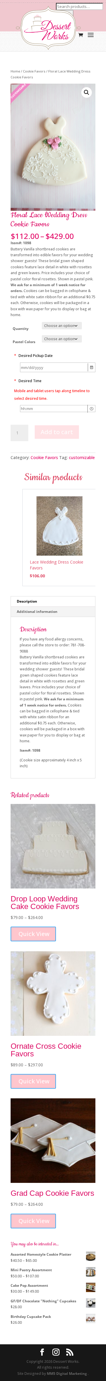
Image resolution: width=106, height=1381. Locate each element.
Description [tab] (27, 601)
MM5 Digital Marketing (67, 1373)
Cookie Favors (34, 71)
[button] (86, 92)
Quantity (21, 328)
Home (15, 71)
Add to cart (57, 432)
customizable (82, 457)
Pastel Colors (24, 341)
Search (64, 13)
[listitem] (59, 537)
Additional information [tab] (37, 611)
